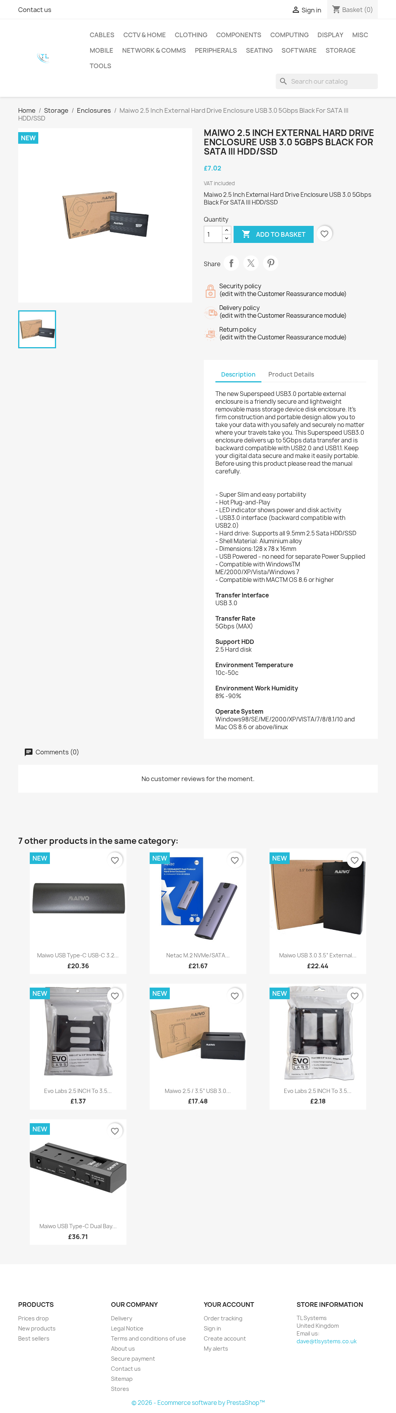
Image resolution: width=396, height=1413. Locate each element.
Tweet (251, 263)
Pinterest (270, 263)
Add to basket (274, 234)
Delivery (121, 1318)
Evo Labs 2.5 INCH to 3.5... (78, 1091)
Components (238, 35)
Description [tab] (238, 374)
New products (37, 1328)
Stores (120, 1388)
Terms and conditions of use (148, 1338)
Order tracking (223, 1318)
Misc (360, 35)
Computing (289, 35)
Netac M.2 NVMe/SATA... (198, 955)
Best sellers (34, 1338)
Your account (229, 1304)
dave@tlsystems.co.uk (327, 1341)
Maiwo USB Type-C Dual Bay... (78, 1226)
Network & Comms (154, 50)
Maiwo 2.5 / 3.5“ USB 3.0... (198, 1091)
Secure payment (133, 1358)
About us (123, 1348)
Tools (100, 66)
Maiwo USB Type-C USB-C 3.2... (78, 955)
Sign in (212, 1328)
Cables (102, 35)
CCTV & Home (144, 35)
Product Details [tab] (291, 374)
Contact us (34, 9)
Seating (259, 50)
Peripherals (216, 50)
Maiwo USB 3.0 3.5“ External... (318, 955)
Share (231, 263)
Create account (225, 1338)
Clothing (191, 35)
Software (299, 50)
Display (330, 35)
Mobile (101, 50)
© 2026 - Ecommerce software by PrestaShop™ (198, 1403)
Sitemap (122, 1378)
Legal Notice (127, 1328)
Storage (341, 50)
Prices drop (33, 1318)
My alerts (216, 1348)
